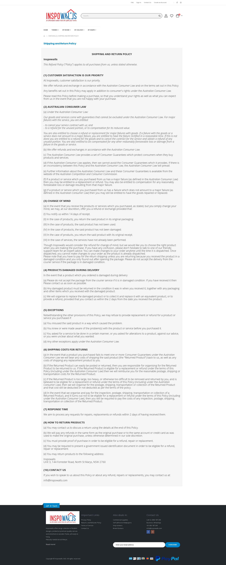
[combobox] (121, 15)
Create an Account (160, 2)
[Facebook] (177, 2)
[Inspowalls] (61, 15)
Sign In (138, 2)
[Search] (159, 15)
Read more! (50, 544)
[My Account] (166, 15)
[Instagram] (180, 2)
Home (44, 36)
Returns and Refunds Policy (91, 523)
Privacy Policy (86, 520)
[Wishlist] (172, 15)
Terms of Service (87, 525)
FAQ (132, 2)
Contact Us (147, 2)
